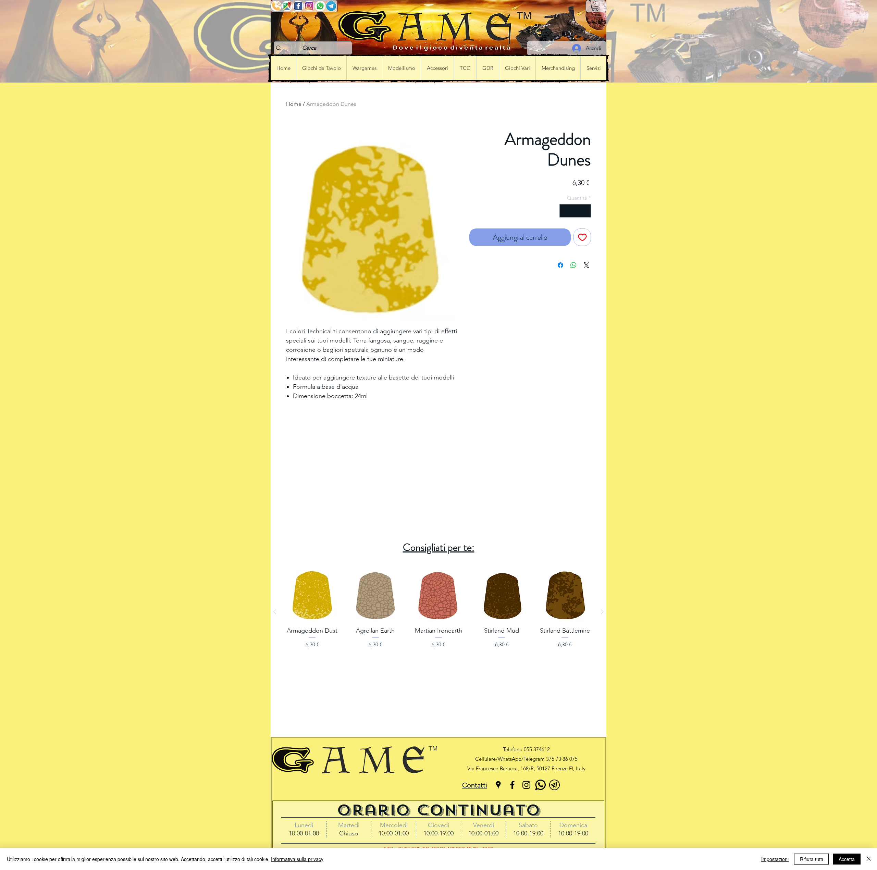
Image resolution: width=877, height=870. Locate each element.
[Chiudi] (869, 859)
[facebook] (512, 785)
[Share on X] (586, 265)
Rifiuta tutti (811, 859)
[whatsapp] (540, 785)
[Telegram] (554, 785)
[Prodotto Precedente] (275, 612)
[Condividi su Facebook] (560, 265)
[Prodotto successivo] (602, 612)
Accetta (847, 859)
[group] (438, 612)
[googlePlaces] (498, 785)
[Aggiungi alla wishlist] (582, 237)
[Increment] (585, 210)
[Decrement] (565, 210)
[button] (595, 5)
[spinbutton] (575, 210)
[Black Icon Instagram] (526, 785)
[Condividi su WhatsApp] (573, 265)
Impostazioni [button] (775, 859)
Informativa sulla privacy (297, 859)
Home (293, 104)
